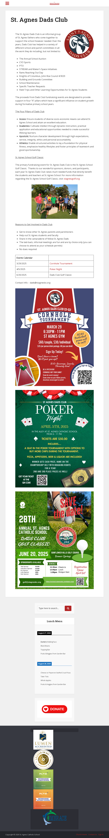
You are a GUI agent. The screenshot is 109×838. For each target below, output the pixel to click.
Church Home (81, 834)
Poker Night (56, 269)
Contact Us (92, 834)
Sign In (101, 834)
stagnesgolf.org (72, 178)
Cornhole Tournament (61, 263)
